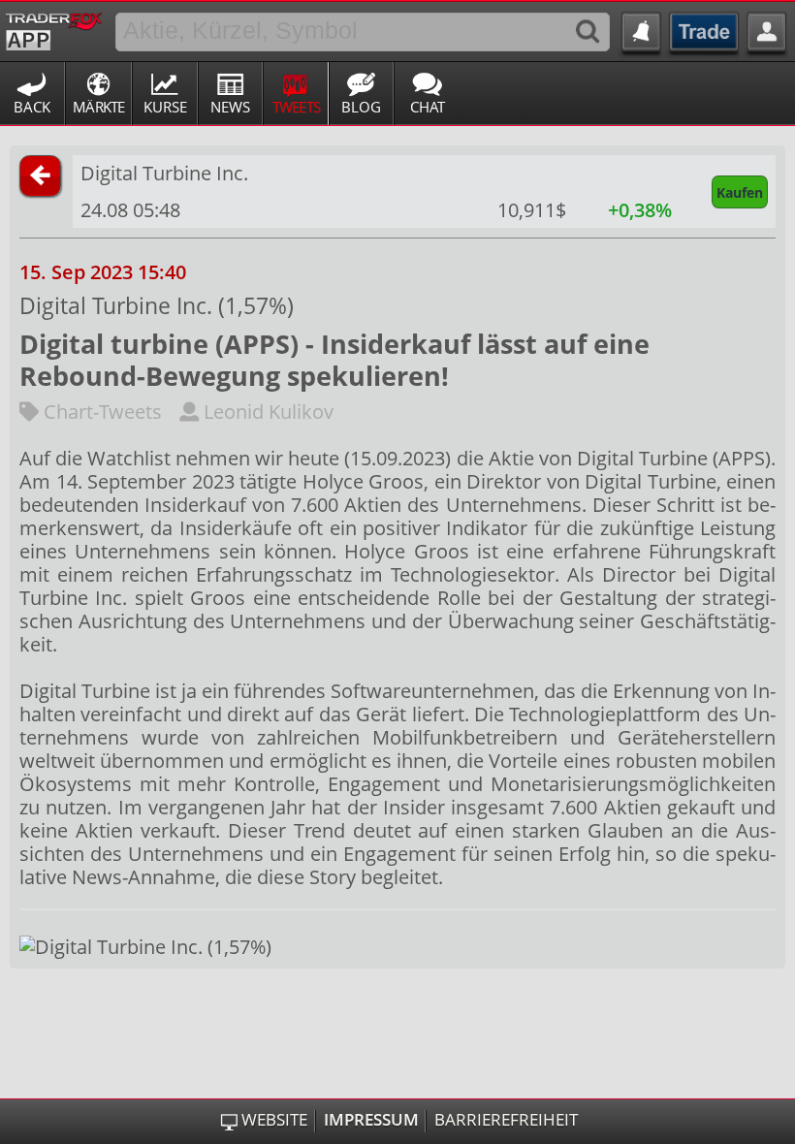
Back (32, 106)
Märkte (99, 106)
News (230, 106)
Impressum (371, 1119)
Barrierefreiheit (506, 1119)
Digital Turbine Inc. (164, 173)
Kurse (165, 106)
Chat (427, 106)
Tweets (296, 106)
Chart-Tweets (100, 411)
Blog (361, 106)
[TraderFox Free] (54, 28)
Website (274, 1119)
